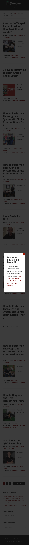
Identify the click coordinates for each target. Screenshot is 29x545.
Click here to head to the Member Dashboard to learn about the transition (14, 281)
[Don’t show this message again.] (24, 254)
